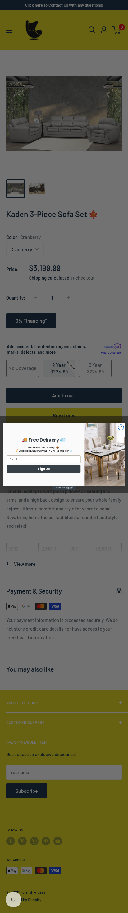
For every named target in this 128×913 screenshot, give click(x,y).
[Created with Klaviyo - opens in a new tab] (64, 488)
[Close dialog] (121, 427)
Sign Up (44, 468)
